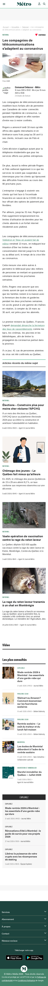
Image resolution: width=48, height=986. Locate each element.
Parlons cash (22, 694)
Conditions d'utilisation (26, 980)
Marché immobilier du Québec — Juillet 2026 (29, 773)
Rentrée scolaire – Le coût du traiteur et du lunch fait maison (28, 726)
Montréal (21, 742)
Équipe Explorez (26, 864)
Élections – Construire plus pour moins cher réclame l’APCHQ (23, 406)
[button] (3, 4)
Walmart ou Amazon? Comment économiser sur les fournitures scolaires (29, 702)
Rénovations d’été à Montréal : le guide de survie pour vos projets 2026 (23, 833)
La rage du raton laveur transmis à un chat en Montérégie (23, 603)
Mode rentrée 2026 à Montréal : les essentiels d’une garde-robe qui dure (30, 676)
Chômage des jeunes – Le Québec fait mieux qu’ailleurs (21, 472)
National (25, 27)
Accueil (6, 27)
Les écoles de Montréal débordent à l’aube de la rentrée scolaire (30, 749)
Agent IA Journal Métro (27, 428)
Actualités (15, 27)
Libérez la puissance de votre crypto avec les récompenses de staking (21, 856)
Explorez (21, 668)
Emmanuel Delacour (24, 87)
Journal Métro (38, 685)
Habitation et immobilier (27, 768)
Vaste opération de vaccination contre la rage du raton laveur (22, 538)
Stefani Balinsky (39, 711)
